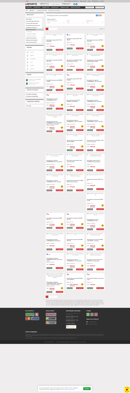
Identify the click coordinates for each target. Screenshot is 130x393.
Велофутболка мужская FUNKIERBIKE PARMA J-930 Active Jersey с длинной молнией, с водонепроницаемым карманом (54, 284)
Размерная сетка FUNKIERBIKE (34, 79)
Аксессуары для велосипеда (32, 21)
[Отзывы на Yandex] (96, 314)
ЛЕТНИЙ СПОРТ (37, 7)
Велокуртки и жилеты (31, 35)
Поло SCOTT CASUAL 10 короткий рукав (95, 279)
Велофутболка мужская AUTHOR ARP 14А (75, 240)
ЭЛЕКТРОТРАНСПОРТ (75, 7)
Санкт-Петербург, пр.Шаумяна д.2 (71, 1)
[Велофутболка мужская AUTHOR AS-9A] (95, 194)
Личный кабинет (89, 7)
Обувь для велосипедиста (32, 40)
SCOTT (31, 62)
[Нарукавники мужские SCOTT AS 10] (95, 174)
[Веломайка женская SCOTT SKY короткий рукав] (75, 155)
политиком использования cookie (67, 389)
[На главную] (27, 10)
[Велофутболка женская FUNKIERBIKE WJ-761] (55, 94)
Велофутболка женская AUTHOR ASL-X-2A (54, 61)
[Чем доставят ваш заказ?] (55, 318)
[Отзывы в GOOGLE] (92, 314)
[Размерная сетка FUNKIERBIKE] (27, 80)
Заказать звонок (55, 4)
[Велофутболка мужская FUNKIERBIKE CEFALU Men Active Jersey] (55, 253)
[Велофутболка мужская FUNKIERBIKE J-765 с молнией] (95, 75)
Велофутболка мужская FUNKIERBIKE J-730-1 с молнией (74, 121)
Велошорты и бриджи (31, 33)
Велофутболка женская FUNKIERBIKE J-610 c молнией (94, 101)
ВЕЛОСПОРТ (29, 7)
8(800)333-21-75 (77, 305)
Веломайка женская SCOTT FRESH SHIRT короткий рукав (75, 181)
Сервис (89, 1)
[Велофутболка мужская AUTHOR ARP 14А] (75, 234)
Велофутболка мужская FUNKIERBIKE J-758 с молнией (54, 181)
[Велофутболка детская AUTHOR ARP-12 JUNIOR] (75, 135)
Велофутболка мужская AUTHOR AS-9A (95, 200)
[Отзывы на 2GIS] (88, 314)
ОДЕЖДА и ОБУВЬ (64, 7)
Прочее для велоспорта (31, 42)
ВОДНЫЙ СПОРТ (55, 7)
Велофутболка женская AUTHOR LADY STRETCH (74, 279)
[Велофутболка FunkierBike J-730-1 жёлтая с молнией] (95, 135)
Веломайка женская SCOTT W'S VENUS (74, 39)
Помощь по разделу (51, 19)
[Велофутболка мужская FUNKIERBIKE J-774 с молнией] (75, 254)
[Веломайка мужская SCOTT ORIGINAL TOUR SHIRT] (75, 95)
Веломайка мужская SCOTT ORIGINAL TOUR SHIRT (73, 101)
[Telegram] (98, 15)
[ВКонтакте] (97, 15)
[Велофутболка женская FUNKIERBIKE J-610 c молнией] (95, 95)
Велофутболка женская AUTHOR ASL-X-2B (95, 40)
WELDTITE (32, 68)
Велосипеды (29, 19)
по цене (101, 28)
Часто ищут (28, 105)
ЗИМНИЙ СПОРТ (46, 7)
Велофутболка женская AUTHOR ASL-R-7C (54, 219)
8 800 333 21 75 (72, 320)
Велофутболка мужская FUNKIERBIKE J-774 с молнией (74, 260)
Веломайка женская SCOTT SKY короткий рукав (74, 161)
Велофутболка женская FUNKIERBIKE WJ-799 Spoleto (53, 240)
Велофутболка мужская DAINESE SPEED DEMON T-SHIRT (95, 61)
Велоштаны (29, 31)
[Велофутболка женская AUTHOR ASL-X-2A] (55, 55)
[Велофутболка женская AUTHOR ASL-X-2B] (95, 35)
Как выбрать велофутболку (32, 96)
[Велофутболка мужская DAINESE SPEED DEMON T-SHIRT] (95, 55)
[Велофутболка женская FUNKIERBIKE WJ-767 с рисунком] (55, 155)
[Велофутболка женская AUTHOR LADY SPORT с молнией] (95, 234)
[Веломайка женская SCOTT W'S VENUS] (75, 34)
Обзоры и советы (32, 90)
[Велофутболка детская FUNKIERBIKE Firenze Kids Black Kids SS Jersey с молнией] (55, 116)
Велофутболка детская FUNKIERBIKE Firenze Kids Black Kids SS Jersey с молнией (54, 123)
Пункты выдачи (83, 1)
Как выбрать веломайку (31, 94)
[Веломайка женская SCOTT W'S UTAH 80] (75, 74)
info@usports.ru (66, 3)
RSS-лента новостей (92, 324)
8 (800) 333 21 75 (44, 3)
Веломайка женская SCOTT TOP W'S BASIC (54, 40)
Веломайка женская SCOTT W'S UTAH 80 (74, 79)
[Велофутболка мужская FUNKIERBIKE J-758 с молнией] (55, 175)
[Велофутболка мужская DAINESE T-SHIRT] (55, 75)
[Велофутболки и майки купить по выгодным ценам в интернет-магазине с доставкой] (31, 4)
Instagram (96, 305)
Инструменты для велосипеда (33, 25)
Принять (87, 388)
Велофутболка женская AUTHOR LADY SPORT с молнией (95, 240)
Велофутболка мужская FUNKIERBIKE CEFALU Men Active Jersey (54, 259)
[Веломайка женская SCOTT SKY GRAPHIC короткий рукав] (95, 254)
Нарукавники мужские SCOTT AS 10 (95, 180)
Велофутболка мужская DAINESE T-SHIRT (54, 81)
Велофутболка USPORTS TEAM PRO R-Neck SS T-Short (74, 61)
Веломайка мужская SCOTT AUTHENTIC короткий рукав (93, 161)
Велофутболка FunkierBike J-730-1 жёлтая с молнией (95, 141)
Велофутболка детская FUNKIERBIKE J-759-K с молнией (95, 121)
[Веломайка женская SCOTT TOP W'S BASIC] (55, 35)
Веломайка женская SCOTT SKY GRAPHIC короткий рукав (94, 260)
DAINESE (32, 55)
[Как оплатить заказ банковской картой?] (34, 316)
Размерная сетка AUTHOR (33, 82)
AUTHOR (32, 52)
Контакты (102, 1)
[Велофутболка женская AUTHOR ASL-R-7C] (55, 213)
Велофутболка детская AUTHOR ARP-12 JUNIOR (74, 141)
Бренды (29, 47)
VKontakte (90, 305)
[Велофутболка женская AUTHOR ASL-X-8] (75, 213)
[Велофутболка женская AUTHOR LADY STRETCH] (75, 273)
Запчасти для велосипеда (32, 23)
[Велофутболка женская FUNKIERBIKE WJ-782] (95, 214)
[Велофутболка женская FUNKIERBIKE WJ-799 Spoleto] (55, 234)
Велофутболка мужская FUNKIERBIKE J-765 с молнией (94, 81)
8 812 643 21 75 (72, 317)
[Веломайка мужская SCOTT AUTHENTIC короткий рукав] (95, 155)
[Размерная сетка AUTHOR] (27, 83)
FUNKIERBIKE (32, 58)
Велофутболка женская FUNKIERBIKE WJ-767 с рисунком (54, 161)
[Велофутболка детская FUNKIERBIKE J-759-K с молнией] (95, 115)
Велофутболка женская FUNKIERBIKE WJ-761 (52, 99)
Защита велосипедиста (31, 38)
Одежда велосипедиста (31, 27)
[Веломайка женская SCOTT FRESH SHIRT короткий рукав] (75, 175)
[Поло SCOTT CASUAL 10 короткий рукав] (95, 273)
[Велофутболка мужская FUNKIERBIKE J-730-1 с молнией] (75, 115)
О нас (27, 1)
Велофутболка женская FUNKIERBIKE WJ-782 (92, 220)
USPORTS (32, 65)
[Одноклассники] (100, 15)
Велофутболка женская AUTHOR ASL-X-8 (74, 219)
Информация (96, 1)
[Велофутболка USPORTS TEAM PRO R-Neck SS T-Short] (75, 55)
